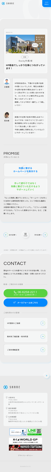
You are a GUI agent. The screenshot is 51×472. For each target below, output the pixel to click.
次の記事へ (38, 235)
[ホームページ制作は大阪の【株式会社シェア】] (8, 3)
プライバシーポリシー (25, 455)
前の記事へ (13, 235)
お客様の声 (13, 250)
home (6, 250)
